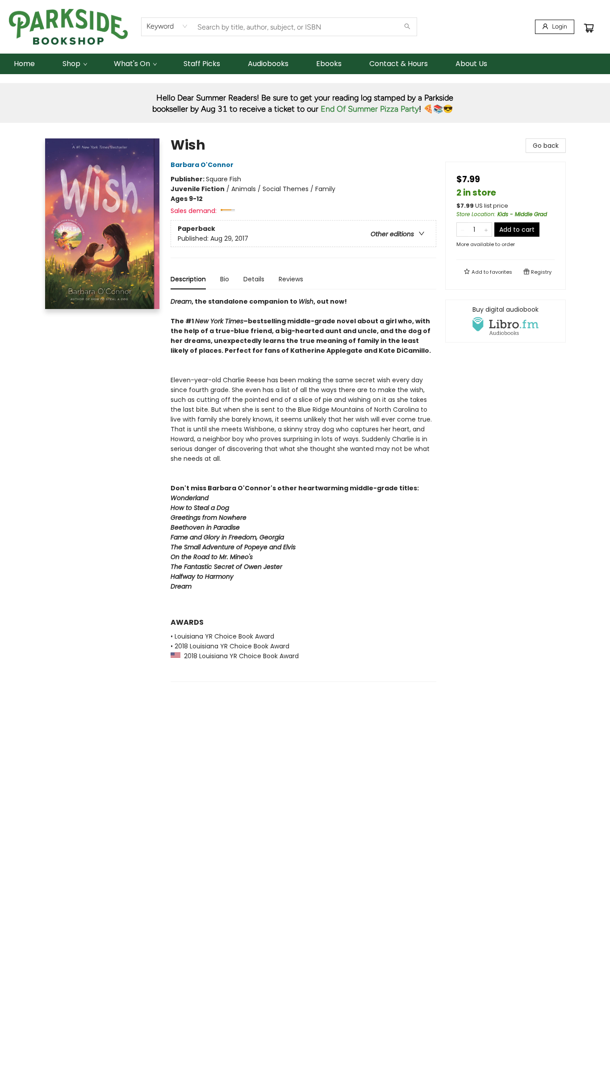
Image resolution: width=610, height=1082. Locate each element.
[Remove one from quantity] (462, 229)
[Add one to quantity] (486, 229)
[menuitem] (24, 64)
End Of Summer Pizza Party (370, 109)
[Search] (407, 27)
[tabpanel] (303, 489)
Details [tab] (253, 279)
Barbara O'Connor (202, 164)
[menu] (305, 64)
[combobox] (167, 26)
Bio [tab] (224, 279)
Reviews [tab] (291, 279)
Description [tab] (188, 279)
